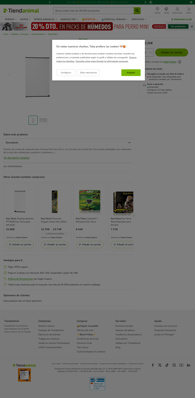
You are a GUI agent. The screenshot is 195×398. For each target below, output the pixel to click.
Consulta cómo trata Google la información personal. (102, 61)
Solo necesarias (88, 72)
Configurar (66, 72)
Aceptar (131, 72)
